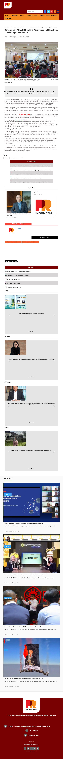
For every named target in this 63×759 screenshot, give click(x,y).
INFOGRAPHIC (8, 18)
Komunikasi (6, 157)
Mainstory (15, 715)
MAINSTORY (14, 15)
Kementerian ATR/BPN (24, 114)
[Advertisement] (31, 250)
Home (9, 715)
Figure (35, 15)
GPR (11, 27)
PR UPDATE (22, 15)
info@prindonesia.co (33, 735)
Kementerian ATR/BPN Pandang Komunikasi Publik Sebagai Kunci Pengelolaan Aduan (35, 27)
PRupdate (22, 715)
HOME (6, 15)
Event (47, 15)
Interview (29, 15)
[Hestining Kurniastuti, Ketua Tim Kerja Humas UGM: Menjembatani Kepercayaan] (31, 438)
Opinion (42, 15)
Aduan (22, 157)
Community (54, 15)
